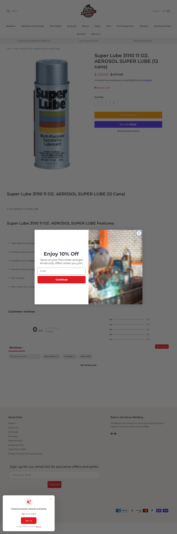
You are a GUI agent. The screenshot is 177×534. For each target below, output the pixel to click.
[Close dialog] (138, 233)
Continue (62, 279)
